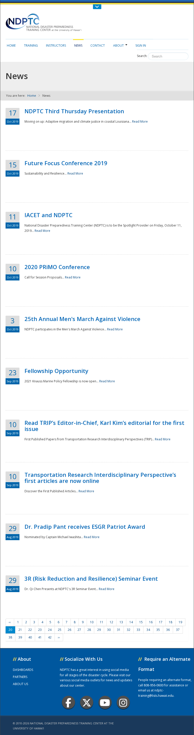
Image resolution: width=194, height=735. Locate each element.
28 (89, 630)
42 (50, 637)
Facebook (68, 702)
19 (180, 622)
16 (151, 622)
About (118, 45)
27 (79, 630)
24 (50, 630)
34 (148, 630)
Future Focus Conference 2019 (66, 163)
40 (30, 637)
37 (178, 630)
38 (10, 637)
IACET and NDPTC (48, 215)
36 (168, 630)
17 (160, 622)
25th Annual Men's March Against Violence (82, 319)
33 (138, 630)
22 (30, 630)
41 (40, 637)
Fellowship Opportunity (56, 370)
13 (121, 622)
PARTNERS (20, 677)
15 (141, 622)
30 (109, 630)
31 (118, 630)
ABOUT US (20, 684)
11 (101, 622)
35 (158, 630)
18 (170, 622)
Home (11, 45)
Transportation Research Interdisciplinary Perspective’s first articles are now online (100, 477)
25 (59, 630)
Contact (97, 45)
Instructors (56, 45)
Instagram (123, 702)
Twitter (86, 702)
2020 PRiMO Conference (57, 267)
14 (131, 622)
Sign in (140, 45)
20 (10, 630)
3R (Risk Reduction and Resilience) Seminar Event (91, 578)
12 (111, 622)
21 (20, 630)
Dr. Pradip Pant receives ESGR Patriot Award (85, 526)
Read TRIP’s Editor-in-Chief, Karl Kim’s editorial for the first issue (104, 425)
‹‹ (10, 622)
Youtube (105, 702)
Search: (142, 56)
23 (40, 630)
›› (59, 637)
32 (128, 630)
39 (20, 637)
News (78, 45)
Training (31, 45)
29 (99, 630)
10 (91, 622)
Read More (140, 121)
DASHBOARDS (23, 670)
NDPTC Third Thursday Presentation (74, 111)
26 (69, 630)
